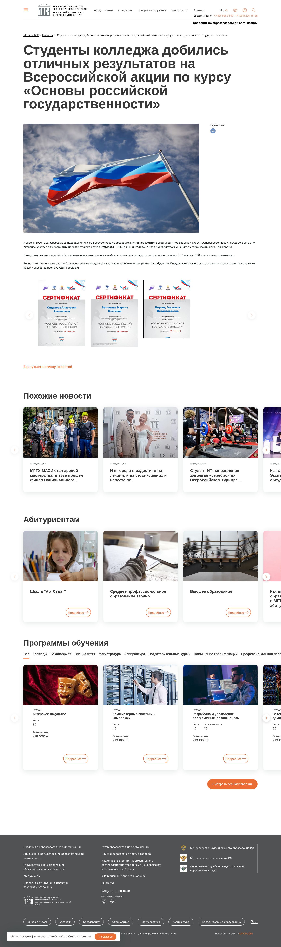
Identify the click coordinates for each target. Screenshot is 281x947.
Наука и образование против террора (126, 853)
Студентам (125, 10)
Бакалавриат (60, 654)
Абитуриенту (31, 875)
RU (221, 10)
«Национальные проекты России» (123, 875)
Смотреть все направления (232, 784)
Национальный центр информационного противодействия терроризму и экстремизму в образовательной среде (131, 865)
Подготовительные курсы (169, 654)
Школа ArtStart (37, 921)
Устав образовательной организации (125, 847)
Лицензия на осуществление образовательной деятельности (53, 856)
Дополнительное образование (221, 921)
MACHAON (246, 933)
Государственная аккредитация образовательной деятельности (44, 867)
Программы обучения (152, 10)
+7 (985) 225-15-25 (246, 15)
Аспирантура (134, 654)
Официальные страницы (111, 896)
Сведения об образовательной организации (225, 23)
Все (26, 654)
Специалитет (84, 654)
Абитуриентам (103, 10)
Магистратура (110, 654)
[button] (266, 450)
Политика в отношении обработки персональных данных (45, 885)
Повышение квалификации (216, 654)
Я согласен (106, 936)
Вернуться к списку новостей (47, 366)
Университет (179, 10)
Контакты (199, 10)
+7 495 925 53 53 (223, 15)
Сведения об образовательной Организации (52, 847)
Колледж (40, 654)
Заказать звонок (203, 15)
